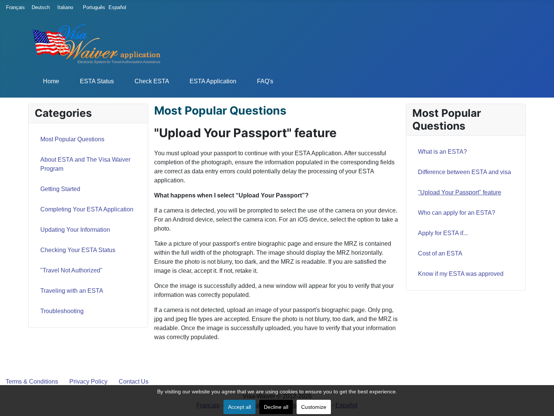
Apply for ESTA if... (443, 233)
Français (13, 7)
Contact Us (133, 381)
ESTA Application (213, 81)
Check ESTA (152, 81)
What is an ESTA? (442, 151)
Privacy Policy (88, 381)
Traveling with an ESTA (71, 291)
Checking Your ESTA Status (77, 250)
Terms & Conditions (32, 381)
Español (116, 7)
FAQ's (265, 81)
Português (90, 7)
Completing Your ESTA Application (86, 209)
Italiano (64, 7)
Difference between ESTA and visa (464, 172)
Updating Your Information (75, 229)
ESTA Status (97, 81)
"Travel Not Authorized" (71, 270)
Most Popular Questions (72, 139)
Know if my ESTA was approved (460, 274)
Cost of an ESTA (440, 253)
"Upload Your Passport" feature (459, 192)
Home (51, 81)
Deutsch (39, 7)
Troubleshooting (62, 311)
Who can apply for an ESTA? (456, 213)
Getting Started (60, 189)
